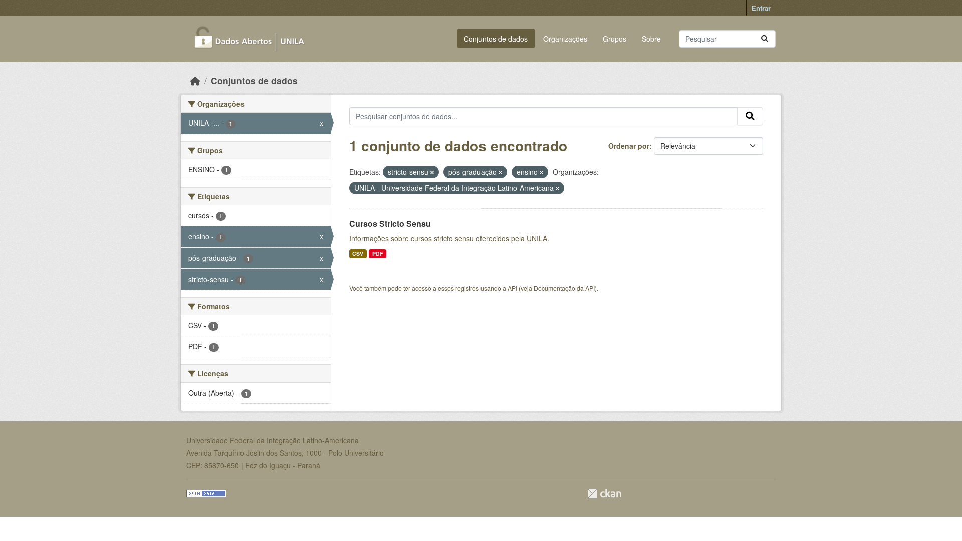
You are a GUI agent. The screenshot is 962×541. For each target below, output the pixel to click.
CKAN (604, 493)
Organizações (565, 39)
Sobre (651, 39)
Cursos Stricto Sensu (390, 223)
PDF (377, 253)
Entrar (761, 8)
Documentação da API (564, 288)
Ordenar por (628, 146)
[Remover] (432, 172)
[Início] (195, 80)
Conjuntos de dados (496, 39)
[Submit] (765, 39)
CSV (357, 253)
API (512, 288)
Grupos (614, 39)
